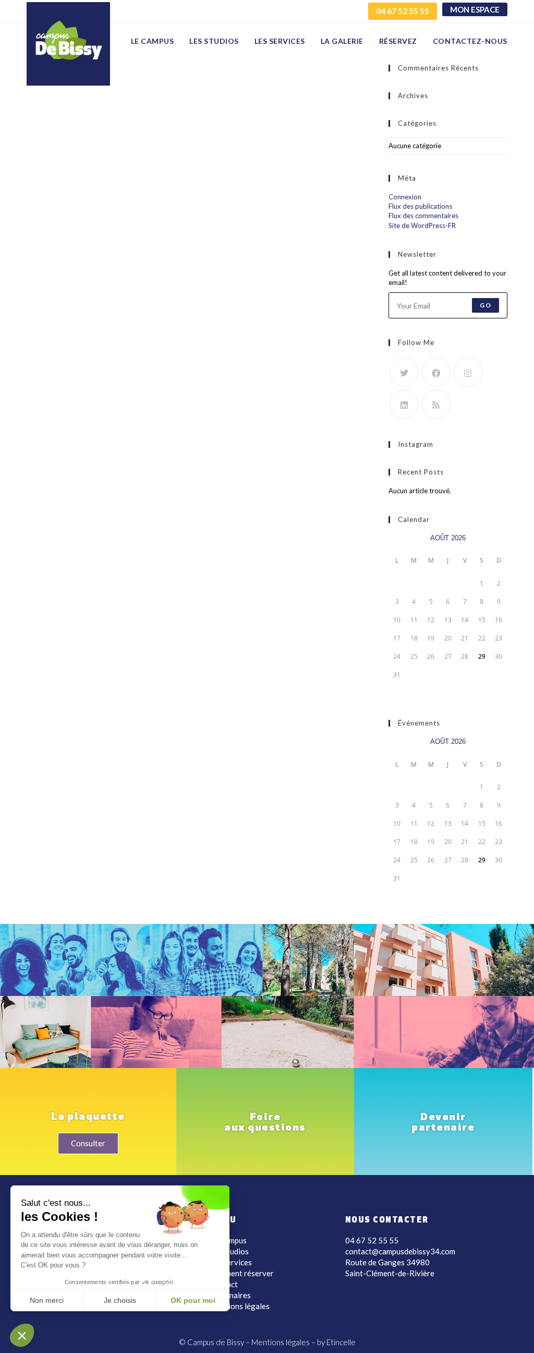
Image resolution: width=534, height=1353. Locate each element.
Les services (231, 1262)
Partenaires (230, 1295)
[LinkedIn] (404, 404)
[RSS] (436, 404)
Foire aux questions (265, 1122)
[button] (21, 1335)
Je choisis (120, 1300)
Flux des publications (420, 206)
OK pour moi (193, 1300)
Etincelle (341, 1342)
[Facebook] (436, 372)
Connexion (405, 197)
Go (485, 305)
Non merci (47, 1300)
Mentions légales (240, 1306)
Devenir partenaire (443, 1122)
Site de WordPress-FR (422, 225)
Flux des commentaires (423, 215)
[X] (404, 372)
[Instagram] (468, 372)
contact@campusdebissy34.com (400, 1251)
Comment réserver (242, 1273)
